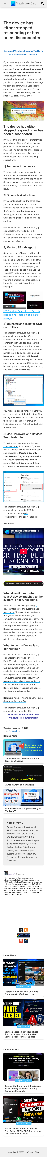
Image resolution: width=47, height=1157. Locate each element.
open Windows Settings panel (27, 449)
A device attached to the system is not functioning (21, 608)
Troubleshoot (14, 731)
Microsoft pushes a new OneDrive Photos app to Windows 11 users (21, 992)
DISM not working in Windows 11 (21, 785)
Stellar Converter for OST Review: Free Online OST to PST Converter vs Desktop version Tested (23, 1131)
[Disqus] (23, 898)
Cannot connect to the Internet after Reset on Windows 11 (22, 759)
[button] (42, 3)
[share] (22, 294)
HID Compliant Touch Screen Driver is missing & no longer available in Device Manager (14, 294)
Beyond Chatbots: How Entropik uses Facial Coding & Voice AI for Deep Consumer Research (23, 1088)
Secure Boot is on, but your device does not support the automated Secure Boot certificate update (21, 1034)
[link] (6, 294)
